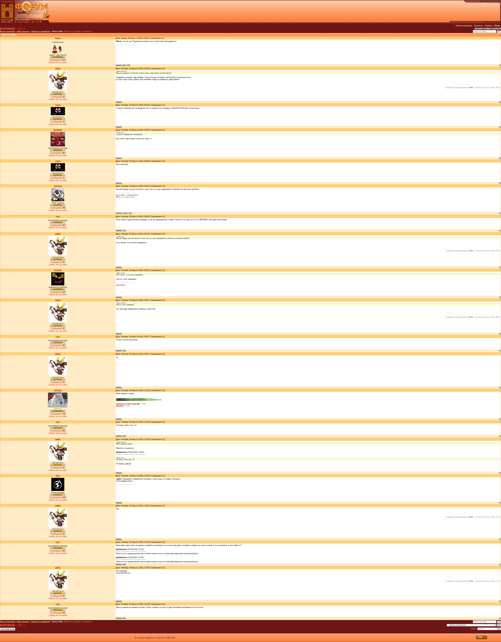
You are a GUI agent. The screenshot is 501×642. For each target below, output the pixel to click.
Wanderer (120, 406)
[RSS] (40, 22)
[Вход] (30, 22)
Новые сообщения (464, 25)
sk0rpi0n (58, 390)
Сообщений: (58, 60)
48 (164, 234)
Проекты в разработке (40, 31)
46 (164, 186)
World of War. (57, 31)
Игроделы (478, 25)
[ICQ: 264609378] (128, 65)
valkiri (58, 69)
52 (164, 354)
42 (164, 69)
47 (164, 216)
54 (164, 422)
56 (164, 476)
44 (164, 130)
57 (164, 506)
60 (164, 604)
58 (164, 542)
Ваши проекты (23, 31)
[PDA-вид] (38, 22)
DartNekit (57, 130)
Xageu (58, 38)
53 (164, 390)
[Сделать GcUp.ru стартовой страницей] (32, 22)
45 (164, 161)
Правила (488, 25)
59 (164, 568)
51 (164, 337)
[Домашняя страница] (124, 65)
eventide (58, 270)
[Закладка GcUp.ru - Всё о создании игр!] (35, 22)
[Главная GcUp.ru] (7, 22)
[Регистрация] (23, 22)
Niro (58, 476)
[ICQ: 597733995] (130, 213)
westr (57, 105)
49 (164, 270)
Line (58, 216)
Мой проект (120, 285)
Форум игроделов (7, 31)
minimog (58, 186)
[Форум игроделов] (15, 22)
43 (164, 105)
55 (164, 439)
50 (164, 300)
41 (163, 38)
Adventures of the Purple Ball (128, 404)
